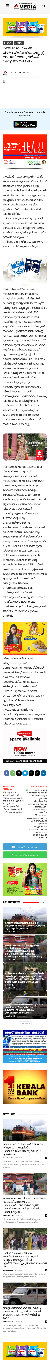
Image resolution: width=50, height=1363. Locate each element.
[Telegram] (25, 773)
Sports (19, 43)
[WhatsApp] (12, 773)
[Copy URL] (37, 773)
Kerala (7, 43)
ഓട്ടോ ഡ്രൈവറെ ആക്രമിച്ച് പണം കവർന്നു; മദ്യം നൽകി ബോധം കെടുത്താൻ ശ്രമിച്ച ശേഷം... (22, 1313)
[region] (25, 28)
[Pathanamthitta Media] (25, 6)
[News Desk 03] (6, 72)
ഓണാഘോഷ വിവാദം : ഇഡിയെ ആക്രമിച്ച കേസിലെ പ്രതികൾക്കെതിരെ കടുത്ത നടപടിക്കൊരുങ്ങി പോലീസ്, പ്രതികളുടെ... (24, 1205)
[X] (19, 773)
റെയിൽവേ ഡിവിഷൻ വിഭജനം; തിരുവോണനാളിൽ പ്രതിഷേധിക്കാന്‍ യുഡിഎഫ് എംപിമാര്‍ (25, 925)
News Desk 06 (10, 932)
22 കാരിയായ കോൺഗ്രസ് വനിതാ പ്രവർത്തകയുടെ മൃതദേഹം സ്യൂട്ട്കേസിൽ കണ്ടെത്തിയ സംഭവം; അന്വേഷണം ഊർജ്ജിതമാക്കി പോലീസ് (37, 826)
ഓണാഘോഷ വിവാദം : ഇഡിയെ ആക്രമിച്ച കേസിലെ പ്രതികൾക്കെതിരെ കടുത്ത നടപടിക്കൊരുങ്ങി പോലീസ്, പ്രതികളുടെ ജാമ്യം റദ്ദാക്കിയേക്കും (24, 951)
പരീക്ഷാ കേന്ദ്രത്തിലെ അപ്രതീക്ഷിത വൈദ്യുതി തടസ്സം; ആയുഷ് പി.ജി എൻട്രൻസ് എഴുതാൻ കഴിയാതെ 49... (25, 1260)
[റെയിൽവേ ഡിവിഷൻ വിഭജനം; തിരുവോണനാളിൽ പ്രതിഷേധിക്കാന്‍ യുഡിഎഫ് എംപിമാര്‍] (25, 920)
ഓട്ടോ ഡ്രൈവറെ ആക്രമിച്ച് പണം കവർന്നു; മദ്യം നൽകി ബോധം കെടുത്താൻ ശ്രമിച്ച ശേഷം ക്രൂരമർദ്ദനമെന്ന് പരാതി (24, 1008)
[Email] (31, 773)
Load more (24, 1023)
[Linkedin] (43, 773)
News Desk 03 (16, 73)
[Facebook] (6, 773)
